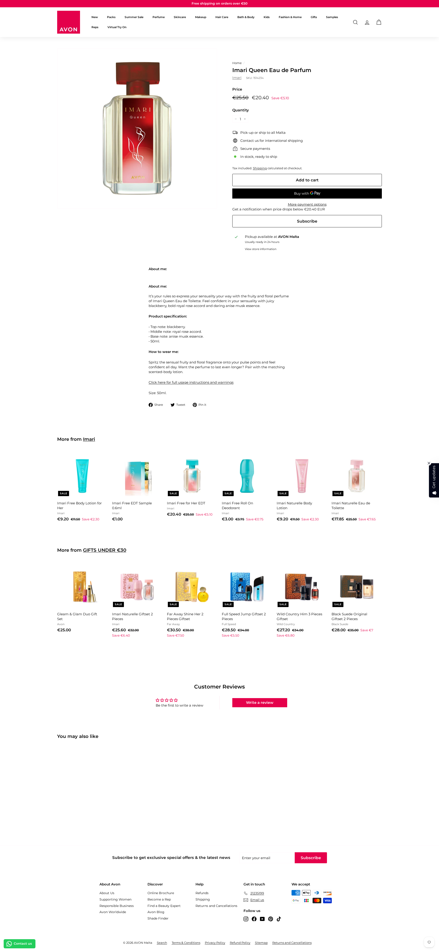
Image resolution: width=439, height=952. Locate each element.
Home (237, 63)
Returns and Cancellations (216, 906)
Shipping (260, 168)
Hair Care (221, 17)
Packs (111, 17)
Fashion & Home (290, 17)
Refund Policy (240, 942)
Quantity (240, 110)
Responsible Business (116, 906)
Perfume (159, 17)
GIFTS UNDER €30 (104, 550)
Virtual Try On (116, 27)
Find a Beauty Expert (164, 906)
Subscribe (307, 221)
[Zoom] (137, 128)
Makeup (200, 17)
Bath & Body (245, 17)
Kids (267, 17)
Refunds (202, 893)
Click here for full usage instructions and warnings (191, 382)
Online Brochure (160, 893)
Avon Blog (155, 912)
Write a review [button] (259, 702)
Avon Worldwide (112, 912)
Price (237, 89)
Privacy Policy (215, 942)
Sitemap (261, 942)
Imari (236, 77)
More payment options (307, 204)
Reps (94, 27)
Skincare (180, 17)
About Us (106, 893)
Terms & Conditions (186, 942)
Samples (332, 17)
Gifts (314, 17)
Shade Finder (158, 918)
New (94, 17)
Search (162, 942)
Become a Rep (159, 899)
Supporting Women (115, 899)
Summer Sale (134, 17)
